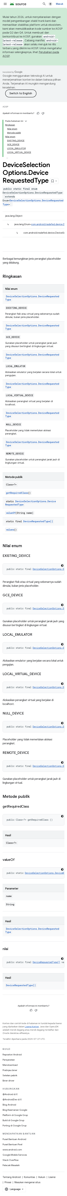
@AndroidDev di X (12, 1099)
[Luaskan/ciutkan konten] (26, 121)
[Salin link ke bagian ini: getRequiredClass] (32, 807)
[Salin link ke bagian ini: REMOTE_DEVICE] (32, 753)
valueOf (10, 512)
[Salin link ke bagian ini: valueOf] (17, 860)
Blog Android (9, 1104)
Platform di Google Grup (15, 1115)
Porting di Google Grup (15, 1125)
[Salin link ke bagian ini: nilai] (11, 949)
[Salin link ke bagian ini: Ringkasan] (24, 277)
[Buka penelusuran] (44, 4)
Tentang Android (12, 1177)
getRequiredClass (17, 492)
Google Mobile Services (15, 1154)
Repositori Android (12, 1054)
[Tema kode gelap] (62, 565)
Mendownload (10, 1064)
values (10, 529)
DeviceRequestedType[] (38, 521)
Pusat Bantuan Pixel (12, 1144)
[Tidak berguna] (42, 113)
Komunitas (29, 1177)
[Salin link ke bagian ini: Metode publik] (33, 797)
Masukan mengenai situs (27, 1182)
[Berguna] (38, 113)
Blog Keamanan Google (15, 1109)
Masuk (59, 3)
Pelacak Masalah (11, 1165)
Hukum (41, 1177)
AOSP (5, 106)
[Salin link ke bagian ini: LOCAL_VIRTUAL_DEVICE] (44, 674)
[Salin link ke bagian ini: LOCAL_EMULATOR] (35, 635)
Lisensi (51, 1177)
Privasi (8, 1182)
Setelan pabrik (10, 1075)
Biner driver (8, 1080)
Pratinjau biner (10, 1070)
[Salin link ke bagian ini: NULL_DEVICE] (27, 714)
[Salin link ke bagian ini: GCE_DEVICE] (26, 595)
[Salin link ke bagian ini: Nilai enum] (25, 546)
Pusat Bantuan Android (14, 1139)
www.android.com (12, 1149)
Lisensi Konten (32, 1026)
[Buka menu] (5, 4)
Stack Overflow (11, 1160)
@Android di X (10, 1094)
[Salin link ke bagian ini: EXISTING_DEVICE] (33, 556)
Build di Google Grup (13, 1120)
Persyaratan (9, 1059)
